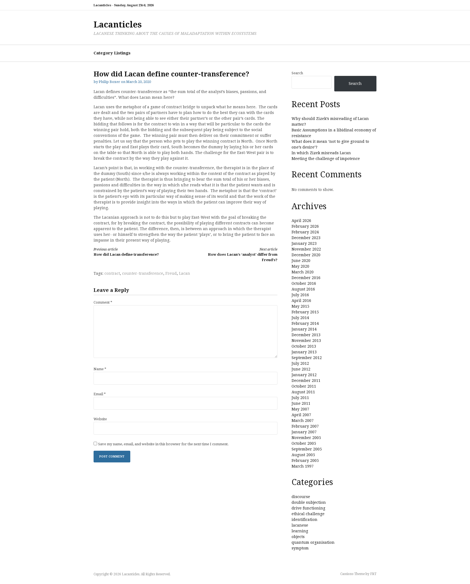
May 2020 (300, 266)
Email (100, 394)
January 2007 (304, 432)
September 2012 (307, 358)
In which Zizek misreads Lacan (321, 153)
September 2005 (307, 449)
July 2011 (300, 397)
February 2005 (305, 460)
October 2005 (304, 443)
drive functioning (308, 508)
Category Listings (112, 53)
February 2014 (305, 323)
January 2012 (304, 375)
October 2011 (304, 386)
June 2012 (301, 369)
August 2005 (303, 455)
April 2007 (301, 415)
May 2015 (300, 306)
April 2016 (301, 300)
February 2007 (305, 426)
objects (298, 536)
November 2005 (306, 437)
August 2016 (303, 289)
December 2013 (306, 335)
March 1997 (303, 466)
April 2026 (301, 220)
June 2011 (301, 403)
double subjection (309, 502)
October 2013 (304, 346)
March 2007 (303, 420)
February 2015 (305, 312)
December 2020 (306, 255)
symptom (300, 548)
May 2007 (300, 409)
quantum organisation (313, 542)
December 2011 (306, 380)
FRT (373, 574)
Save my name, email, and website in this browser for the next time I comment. (163, 444)
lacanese (300, 525)
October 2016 (304, 283)
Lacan (184, 273)
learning (300, 531)
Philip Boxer (109, 82)
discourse (301, 497)
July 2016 (300, 295)
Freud (171, 273)
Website (100, 419)
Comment (103, 302)
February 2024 (305, 232)
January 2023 (304, 243)
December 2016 (306, 278)
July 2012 (300, 363)
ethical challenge (308, 514)
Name (100, 369)
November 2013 (306, 340)
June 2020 (301, 260)
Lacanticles (118, 24)
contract (112, 273)
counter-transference (142, 273)
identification (304, 519)
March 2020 (303, 272)
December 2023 (306, 238)
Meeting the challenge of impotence (326, 158)
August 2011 (303, 392)
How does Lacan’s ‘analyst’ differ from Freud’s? (242, 255)
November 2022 (306, 249)
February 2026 (305, 226)
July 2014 (300, 318)
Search (297, 73)
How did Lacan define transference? (126, 252)
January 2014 (304, 329)
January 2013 (304, 352)
